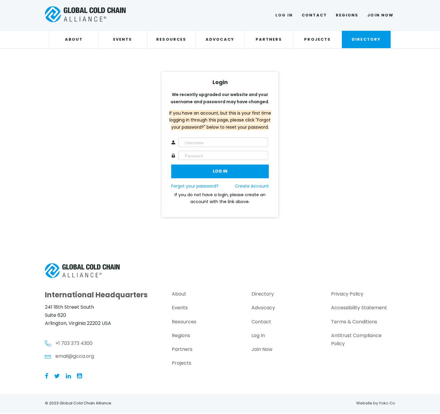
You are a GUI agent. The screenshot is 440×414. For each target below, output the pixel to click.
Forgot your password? (195, 186)
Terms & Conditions (354, 321)
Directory (366, 39)
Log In (284, 15)
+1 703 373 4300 (73, 343)
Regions (347, 15)
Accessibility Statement (359, 307)
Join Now (380, 15)
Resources (171, 39)
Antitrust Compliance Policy (356, 339)
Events (122, 39)
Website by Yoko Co (375, 403)
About (74, 39)
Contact (314, 15)
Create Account (252, 186)
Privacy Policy (347, 293)
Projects (317, 39)
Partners (269, 39)
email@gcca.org (74, 356)
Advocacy (220, 39)
